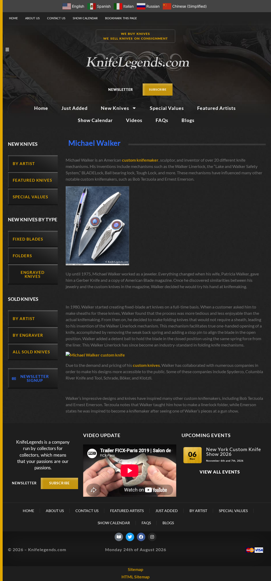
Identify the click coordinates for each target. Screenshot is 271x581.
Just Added (74, 108)
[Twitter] (130, 537)
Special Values (167, 108)
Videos (134, 120)
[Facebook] (141, 537)
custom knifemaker (140, 159)
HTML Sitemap (135, 576)
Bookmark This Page (121, 18)
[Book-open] (119, 537)
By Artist (198, 511)
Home (13, 18)
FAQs (162, 120)
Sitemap (135, 569)
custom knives (146, 365)
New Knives (115, 108)
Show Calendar (85, 18)
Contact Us (56, 18)
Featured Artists (216, 108)
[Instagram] (152, 537)
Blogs (188, 120)
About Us (32, 18)
